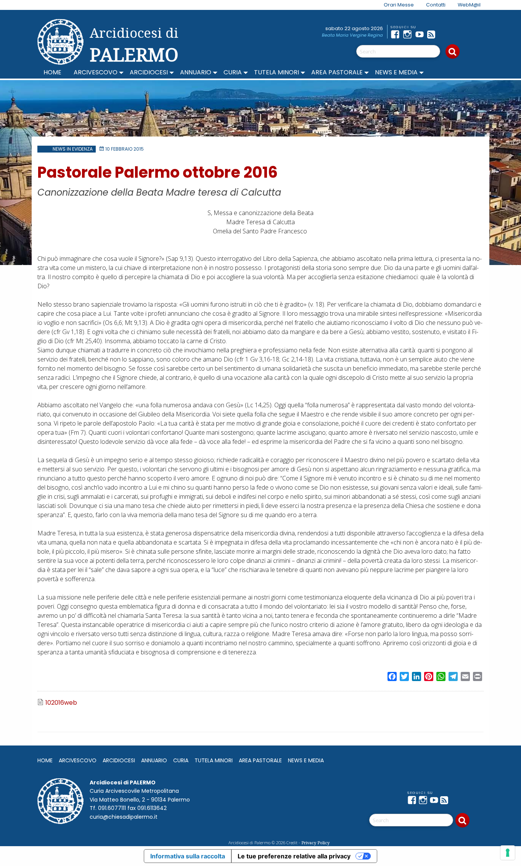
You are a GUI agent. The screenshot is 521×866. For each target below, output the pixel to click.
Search (452, 51)
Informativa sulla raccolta (187, 856)
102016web (61, 703)
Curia (233, 72)
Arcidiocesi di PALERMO (134, 45)
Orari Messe (399, 5)
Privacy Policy (315, 842)
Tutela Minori (276, 72)
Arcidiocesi (149, 72)
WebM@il (469, 5)
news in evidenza (73, 149)
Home (52, 72)
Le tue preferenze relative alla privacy (294, 856)
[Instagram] (409, 34)
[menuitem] (394, 5)
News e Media (396, 72)
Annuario (195, 72)
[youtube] (421, 34)
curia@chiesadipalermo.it (124, 817)
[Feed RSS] (433, 34)
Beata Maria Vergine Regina (352, 35)
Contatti (435, 5)
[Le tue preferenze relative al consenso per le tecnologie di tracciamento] (507, 852)
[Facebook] (397, 34)
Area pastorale (337, 72)
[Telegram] (445, 34)
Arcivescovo (95, 72)
